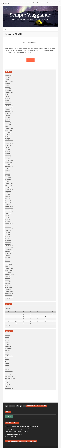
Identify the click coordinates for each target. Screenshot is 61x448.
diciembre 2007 (9, 291)
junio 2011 (7, 217)
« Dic (6, 325)
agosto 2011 (8, 213)
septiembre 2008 (9, 274)
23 (23, 321)
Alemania (7, 335)
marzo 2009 (8, 263)
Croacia (7, 344)
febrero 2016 (8, 124)
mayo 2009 (8, 259)
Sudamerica (8, 380)
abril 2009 (7, 261)
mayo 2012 (7, 196)
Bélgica (7, 340)
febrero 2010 (8, 242)
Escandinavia (8, 348)
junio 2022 (7, 77)
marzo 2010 (8, 240)
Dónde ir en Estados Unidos (12, 436)
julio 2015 (7, 136)
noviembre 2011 (9, 208)
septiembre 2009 (9, 251)
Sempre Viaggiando (30, 16)
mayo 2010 (7, 236)
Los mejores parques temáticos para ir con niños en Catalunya (21, 429)
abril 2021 (7, 83)
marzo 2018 (8, 89)
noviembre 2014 (9, 142)
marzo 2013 (8, 177)
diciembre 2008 (9, 268)
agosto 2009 (8, 253)
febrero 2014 (8, 157)
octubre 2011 (8, 210)
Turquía (7, 386)
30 (23, 323)
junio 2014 (7, 149)
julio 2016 (7, 115)
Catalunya (7, 342)
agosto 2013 (8, 168)
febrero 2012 (8, 202)
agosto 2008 (8, 276)
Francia (7, 357)
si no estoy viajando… (10, 378)
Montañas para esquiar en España (13, 434)
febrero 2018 (8, 90)
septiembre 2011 (9, 211)
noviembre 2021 (9, 81)
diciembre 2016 (9, 106)
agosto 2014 (8, 145)
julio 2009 (7, 255)
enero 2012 (7, 204)
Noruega (7, 369)
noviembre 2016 (9, 107)
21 (8, 321)
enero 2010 (7, 244)
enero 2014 (7, 159)
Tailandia (7, 384)
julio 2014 (7, 147)
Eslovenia (7, 352)
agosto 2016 (8, 113)
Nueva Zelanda (8, 371)
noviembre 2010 (9, 225)
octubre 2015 (8, 132)
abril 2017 (7, 100)
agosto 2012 (8, 191)
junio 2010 (7, 234)
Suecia (6, 382)
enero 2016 (7, 126)
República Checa (9, 376)
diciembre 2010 (9, 223)
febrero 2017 (8, 104)
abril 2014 (7, 153)
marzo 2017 (8, 102)
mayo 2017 (7, 98)
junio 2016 (7, 117)
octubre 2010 (8, 227)
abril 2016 (7, 121)
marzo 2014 (8, 155)
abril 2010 (7, 238)
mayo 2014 (7, 151)
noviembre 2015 (9, 130)
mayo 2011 (7, 219)
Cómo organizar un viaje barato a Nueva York (16, 431)
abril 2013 (7, 176)
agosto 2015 (8, 134)
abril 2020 (7, 85)
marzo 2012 (8, 200)
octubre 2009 (8, 249)
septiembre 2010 (9, 229)
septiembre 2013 (9, 166)
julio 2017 (7, 96)
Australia (7, 337)
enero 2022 (8, 79)
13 (52, 316)
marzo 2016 (8, 123)
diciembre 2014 (9, 140)
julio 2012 (7, 193)
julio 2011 (7, 215)
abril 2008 (7, 283)
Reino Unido (8, 374)
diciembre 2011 (9, 206)
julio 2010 (7, 232)
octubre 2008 (8, 272)
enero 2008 (8, 289)
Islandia (7, 365)
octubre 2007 (8, 295)
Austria (7, 339)
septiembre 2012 (9, 189)
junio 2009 (7, 257)
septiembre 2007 (9, 297)
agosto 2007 (8, 299)
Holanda (7, 359)
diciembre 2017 (9, 92)
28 (8, 323)
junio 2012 (7, 194)
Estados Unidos (9, 356)
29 (16, 323)
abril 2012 (7, 198)
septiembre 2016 (9, 111)
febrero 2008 (8, 287)
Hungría (7, 361)
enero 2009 (8, 266)
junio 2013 (7, 172)
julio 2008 (7, 278)
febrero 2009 (8, 264)
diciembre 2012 (9, 183)
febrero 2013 (8, 179)
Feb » (9, 325)
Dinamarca (8, 346)
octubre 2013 (8, 164)
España (7, 354)
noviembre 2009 (9, 247)
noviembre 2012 (9, 185)
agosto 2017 (8, 94)
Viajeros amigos (9, 388)
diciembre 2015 (9, 128)
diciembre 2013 (9, 160)
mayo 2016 (7, 119)
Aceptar (7, 3)
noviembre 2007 (9, 293)
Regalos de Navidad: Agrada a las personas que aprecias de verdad (22, 426)
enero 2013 (7, 181)
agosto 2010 (8, 230)
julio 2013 (7, 170)
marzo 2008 (8, 285)
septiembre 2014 (9, 143)
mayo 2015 (7, 138)
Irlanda (30, 39)
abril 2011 (7, 221)
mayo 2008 (8, 282)
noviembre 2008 (9, 270)
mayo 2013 (7, 174)
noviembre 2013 (9, 162)
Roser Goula (34, 44)
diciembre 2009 (9, 246)
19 (45, 319)
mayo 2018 (7, 87)
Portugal (7, 373)
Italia (6, 367)
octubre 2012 (8, 187)
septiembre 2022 (9, 75)
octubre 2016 (8, 109)
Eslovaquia (7, 350)
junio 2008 (7, 280)
